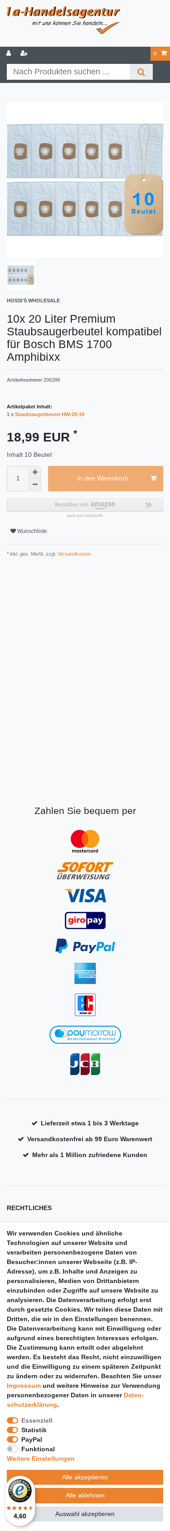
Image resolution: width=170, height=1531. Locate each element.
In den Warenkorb (102, 478)
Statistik (34, 1430)
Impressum (24, 1385)
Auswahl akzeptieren (85, 1513)
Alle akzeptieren (85, 1477)
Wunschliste (31, 531)
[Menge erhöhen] (35, 472)
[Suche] (141, 72)
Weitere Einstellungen (41, 1458)
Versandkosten (73, 554)
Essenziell (37, 1420)
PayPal (31, 1439)
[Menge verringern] (35, 485)
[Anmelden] (9, 54)
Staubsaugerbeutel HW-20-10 (49, 414)
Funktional (38, 1449)
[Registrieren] (25, 54)
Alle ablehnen (85, 1495)
